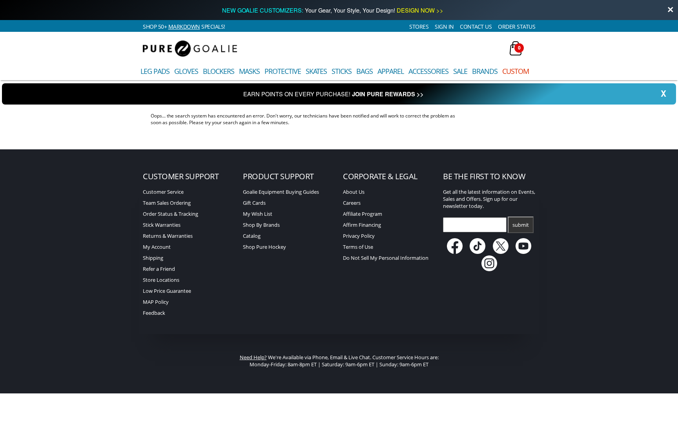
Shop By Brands (261, 224)
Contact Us (476, 26)
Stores (418, 26)
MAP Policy (156, 301)
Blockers (218, 71)
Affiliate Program (362, 213)
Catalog (252, 235)
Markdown (184, 26)
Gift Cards (254, 202)
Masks (249, 71)
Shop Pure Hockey (264, 246)
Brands (485, 71)
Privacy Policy (359, 235)
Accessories (428, 71)
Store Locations (161, 279)
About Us (354, 191)
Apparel (390, 71)
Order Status (516, 26)
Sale (460, 71)
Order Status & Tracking (170, 213)
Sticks (342, 71)
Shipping (153, 257)
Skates (316, 71)
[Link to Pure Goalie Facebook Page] (455, 251)
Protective (282, 71)
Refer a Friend (159, 268)
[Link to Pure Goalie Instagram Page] (489, 269)
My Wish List (257, 213)
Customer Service (163, 191)
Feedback (154, 312)
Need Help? (253, 357)
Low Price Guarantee (167, 290)
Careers (352, 202)
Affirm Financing (362, 224)
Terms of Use (358, 246)
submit (520, 224)
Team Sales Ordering (167, 202)
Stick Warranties (161, 224)
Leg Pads (155, 71)
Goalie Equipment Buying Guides (281, 191)
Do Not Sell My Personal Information (385, 257)
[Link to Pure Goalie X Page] (501, 251)
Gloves (186, 71)
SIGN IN (444, 26)
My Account (157, 246)
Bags (364, 71)
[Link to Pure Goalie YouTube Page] (524, 251)
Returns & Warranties (168, 235)
